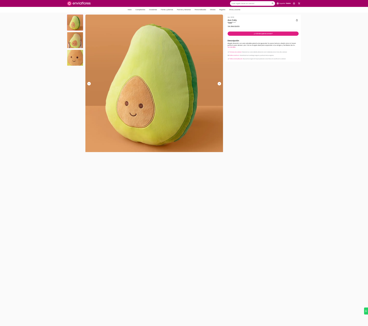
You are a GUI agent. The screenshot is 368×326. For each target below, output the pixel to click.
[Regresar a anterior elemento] (89, 83)
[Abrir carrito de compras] (299, 3)
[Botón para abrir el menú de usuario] (294, 3)
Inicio (130, 10)
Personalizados (200, 10)
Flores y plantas (167, 10)
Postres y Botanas (184, 10)
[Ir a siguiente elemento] (219, 83)
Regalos (222, 10)
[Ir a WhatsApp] (366, 311)
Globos (212, 10)
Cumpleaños (140, 10)
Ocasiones (153, 10)
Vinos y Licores (234, 10)
